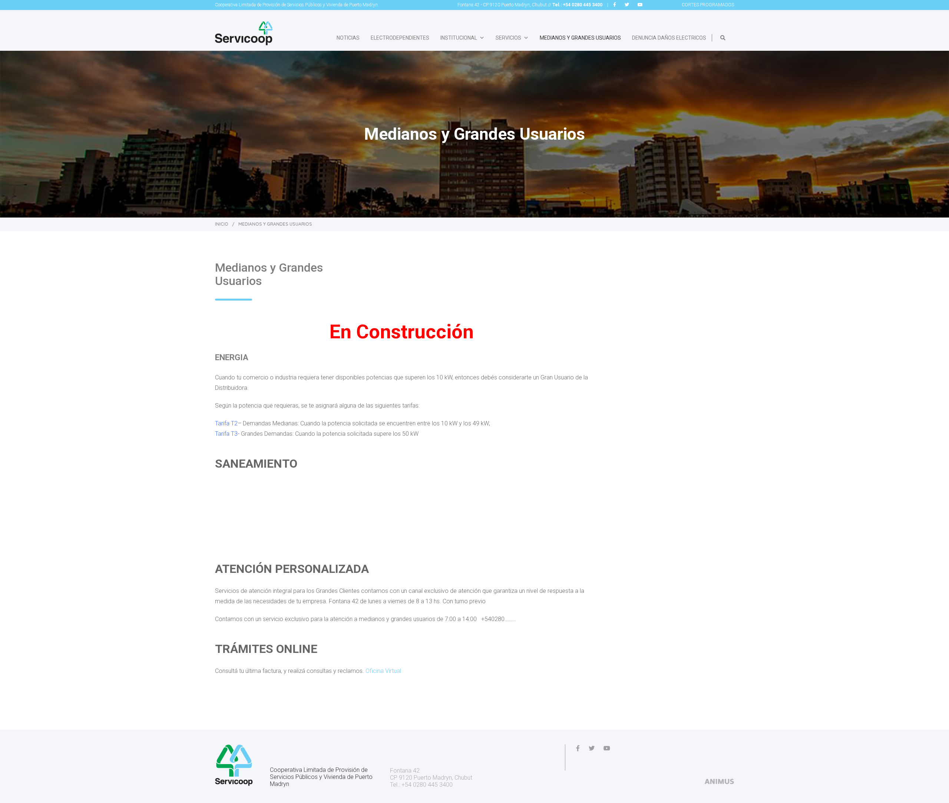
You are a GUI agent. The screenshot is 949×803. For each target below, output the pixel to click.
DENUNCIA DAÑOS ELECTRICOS (669, 38)
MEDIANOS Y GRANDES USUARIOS (580, 38)
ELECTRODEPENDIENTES (400, 38)
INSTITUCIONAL (458, 38)
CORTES (708, 4)
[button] (723, 38)
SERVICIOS (508, 38)
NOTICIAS (348, 38)
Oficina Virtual (383, 670)
